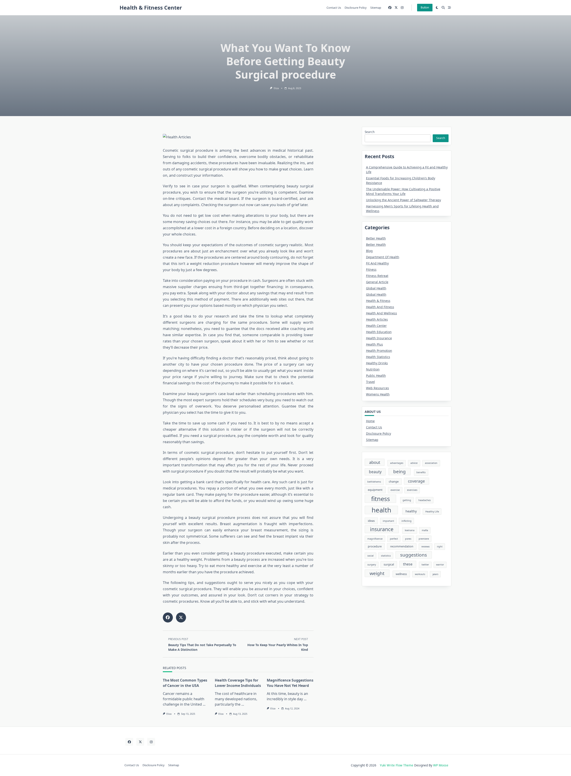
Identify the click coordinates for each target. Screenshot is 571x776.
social (370, 555)
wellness (401, 574)
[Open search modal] (443, 8)
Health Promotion (379, 350)
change (394, 481)
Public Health (376, 375)
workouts (420, 574)
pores (408, 538)
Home (370, 421)
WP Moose (440, 765)
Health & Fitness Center (151, 7)
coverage (416, 481)
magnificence (375, 538)
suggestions (413, 555)
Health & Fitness (378, 301)
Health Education (379, 332)
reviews (425, 546)
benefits (421, 472)
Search (369, 132)
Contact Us (334, 8)
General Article (377, 282)
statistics (386, 555)
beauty (375, 471)
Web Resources (377, 388)
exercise (395, 489)
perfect (394, 538)
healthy (411, 511)
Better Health (376, 238)
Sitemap (375, 8)
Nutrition (373, 369)
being (399, 471)
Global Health (376, 288)
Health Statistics (378, 357)
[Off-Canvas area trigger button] (449, 8)
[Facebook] (389, 8)
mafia (425, 530)
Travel (370, 382)
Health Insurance (379, 338)
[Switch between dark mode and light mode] (437, 8)
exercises (412, 489)
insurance (381, 529)
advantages (396, 463)
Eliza (276, 88)
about (374, 462)
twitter (425, 564)
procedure (375, 546)
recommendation (401, 546)
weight (377, 573)
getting (407, 500)
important (388, 520)
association (431, 463)
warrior (440, 564)
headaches (424, 500)
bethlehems (374, 481)
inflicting (406, 520)
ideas (371, 521)
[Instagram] (402, 8)
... (204, 704)
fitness (380, 499)
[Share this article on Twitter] (181, 617)
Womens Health (378, 394)
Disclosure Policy (356, 8)
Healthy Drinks (377, 363)
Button (425, 7)
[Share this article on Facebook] (168, 617)
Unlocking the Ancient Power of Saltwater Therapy (403, 200)
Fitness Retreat (377, 276)
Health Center (376, 326)
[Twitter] (396, 8)
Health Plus (374, 344)
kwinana (409, 530)
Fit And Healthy (377, 263)
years (435, 574)
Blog (369, 251)
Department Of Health (382, 257)
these (407, 564)
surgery (371, 564)
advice (414, 463)
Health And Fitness (380, 307)
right (440, 546)
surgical (389, 564)
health (381, 510)
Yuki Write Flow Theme (396, 765)
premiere (424, 538)
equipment (375, 490)
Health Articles (377, 319)
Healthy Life (432, 511)
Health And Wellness (381, 313)
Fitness (371, 269)
